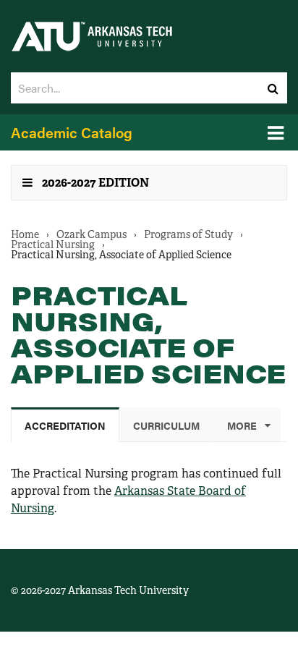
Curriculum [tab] (166, 425)
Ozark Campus (91, 234)
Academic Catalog (71, 132)
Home (25, 234)
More (242, 425)
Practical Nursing (53, 244)
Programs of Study (188, 234)
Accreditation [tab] (65, 425)
